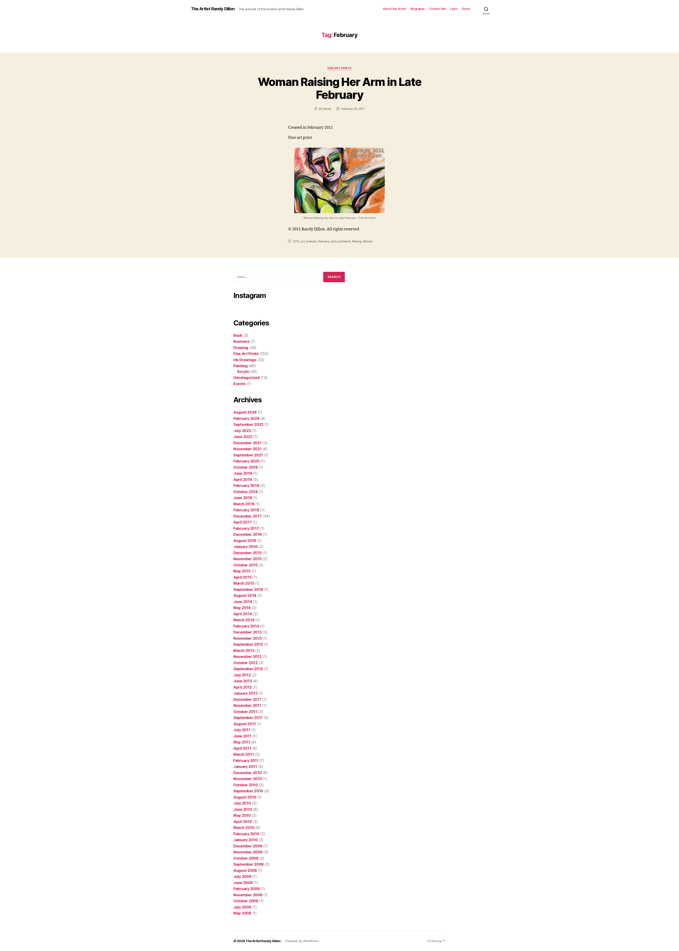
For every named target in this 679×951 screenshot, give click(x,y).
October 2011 (245, 711)
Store (466, 9)
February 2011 (246, 760)
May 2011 (241, 742)
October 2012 (245, 663)
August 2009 (245, 870)
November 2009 (247, 852)
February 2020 (246, 461)
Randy (327, 108)
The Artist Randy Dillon (212, 9)
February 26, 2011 (352, 108)
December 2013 (247, 632)
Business (241, 341)
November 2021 (247, 449)
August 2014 (244, 595)
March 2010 (243, 827)
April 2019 (242, 479)
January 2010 (245, 840)
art (302, 241)
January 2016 (245, 546)
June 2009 (243, 883)
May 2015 (242, 571)
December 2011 (247, 699)
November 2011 (247, 705)
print (334, 241)
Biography (417, 9)
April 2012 (242, 687)
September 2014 (248, 589)
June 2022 (242, 437)
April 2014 (242, 614)
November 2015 (247, 559)
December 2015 (247, 553)
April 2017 (242, 522)
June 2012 (242, 681)
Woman (368, 241)
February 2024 (246, 418)
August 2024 (245, 412)
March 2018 (243, 504)
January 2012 (245, 693)
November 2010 (247, 779)
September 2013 (248, 644)
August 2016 (244, 540)
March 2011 (243, 754)
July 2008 (242, 907)
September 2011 (248, 718)
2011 (296, 241)
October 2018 (245, 492)
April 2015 (242, 577)
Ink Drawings (244, 360)
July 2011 (241, 730)
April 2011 (242, 748)
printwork (344, 241)
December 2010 (247, 773)
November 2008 (247, 895)
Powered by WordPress (302, 941)
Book (237, 335)
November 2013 (247, 638)
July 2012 (242, 675)
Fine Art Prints (339, 68)
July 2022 (242, 430)
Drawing (240, 347)
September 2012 (248, 669)
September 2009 (248, 864)
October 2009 (245, 858)
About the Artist (394, 9)
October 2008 (245, 901)
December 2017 (247, 516)
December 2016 (247, 534)
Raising (356, 241)
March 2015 (243, 583)
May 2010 (242, 815)
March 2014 (243, 620)
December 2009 (247, 846)
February (323, 241)
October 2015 (245, 565)
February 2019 (246, 485)
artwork (311, 241)
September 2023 (248, 424)
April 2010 (242, 821)
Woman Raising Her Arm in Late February (339, 88)
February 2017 (246, 528)
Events (239, 384)
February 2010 (246, 834)
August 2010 (244, 797)
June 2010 (242, 809)
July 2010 (242, 803)
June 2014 (242, 602)
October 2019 (245, 467)
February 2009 (246, 889)
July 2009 (242, 876)
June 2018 (242, 498)
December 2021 (247, 443)
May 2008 (242, 913)
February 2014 (246, 626)
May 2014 (242, 608)
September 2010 (248, 791)
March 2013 (243, 650)
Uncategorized (246, 377)
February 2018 (246, 510)
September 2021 (248, 455)
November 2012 (247, 656)
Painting (240, 366)
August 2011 (244, 724)
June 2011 (242, 736)
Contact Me (437, 9)
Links (454, 9)
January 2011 (245, 766)
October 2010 (245, 785)
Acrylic (243, 371)
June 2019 (242, 473)
